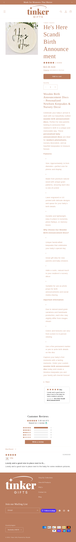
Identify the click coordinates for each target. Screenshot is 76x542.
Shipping (46, 70)
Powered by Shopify (24, 537)
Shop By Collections (45, 477)
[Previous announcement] (4, 2)
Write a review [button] (38, 442)
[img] (10, 455)
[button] (4, 11)
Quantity (46, 83)
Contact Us (42, 492)
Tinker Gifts (14, 537)
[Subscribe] (37, 510)
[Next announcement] (72, 2)
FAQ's (40, 487)
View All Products (44, 482)
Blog (40, 497)
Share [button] (47, 382)
